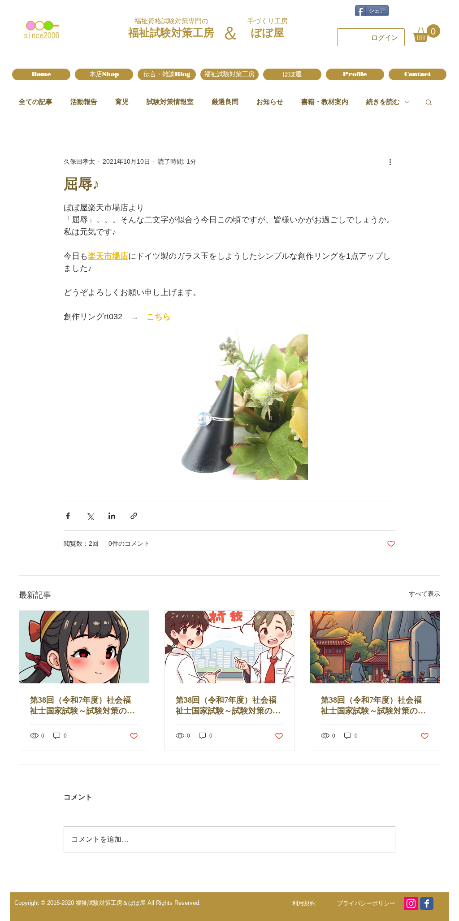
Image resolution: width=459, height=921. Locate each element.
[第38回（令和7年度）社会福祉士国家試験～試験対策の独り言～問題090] (229, 647)
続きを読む (383, 101)
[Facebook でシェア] (68, 516)
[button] (426, 33)
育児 (122, 101)
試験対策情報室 (170, 101)
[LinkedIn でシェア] (112, 516)
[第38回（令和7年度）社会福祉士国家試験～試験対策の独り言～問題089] (375, 647)
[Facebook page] (426, 903)
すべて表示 (424, 593)
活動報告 (83, 101)
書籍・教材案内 (324, 101)
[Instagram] (411, 903)
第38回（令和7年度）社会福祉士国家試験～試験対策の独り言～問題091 (82, 705)
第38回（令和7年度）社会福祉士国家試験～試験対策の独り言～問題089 (373, 705)
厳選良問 (225, 101)
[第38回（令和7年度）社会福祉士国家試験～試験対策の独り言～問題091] (84, 647)
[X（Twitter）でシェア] (90, 516)
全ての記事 (35, 101)
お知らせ (269, 101)
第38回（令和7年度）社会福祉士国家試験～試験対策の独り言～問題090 (228, 705)
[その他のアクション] (390, 161)
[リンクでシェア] (134, 516)
